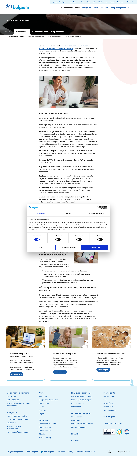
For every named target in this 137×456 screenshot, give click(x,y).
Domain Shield (45, 430)
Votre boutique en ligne (73, 37)
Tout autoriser (95, 247)
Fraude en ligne (77, 403)
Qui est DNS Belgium (59, 2)
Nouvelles (72, 2)
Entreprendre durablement (82, 424)
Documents (108, 407)
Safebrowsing (45, 437)
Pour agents (91, 2)
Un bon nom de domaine (17, 419)
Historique (75, 420)
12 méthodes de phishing (81, 396)
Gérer (96, 8)
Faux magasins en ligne (81, 400)
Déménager (44, 403)
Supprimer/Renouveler (48, 400)
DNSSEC (42, 434)
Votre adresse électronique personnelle (48, 32)
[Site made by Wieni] (111, 451)
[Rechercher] (129, 8)
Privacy (70, 452)
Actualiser (43, 396)
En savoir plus (16, 374)
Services (106, 400)
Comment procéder (16, 37)
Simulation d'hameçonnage (18, 432)
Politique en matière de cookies (111, 353)
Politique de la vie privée (64, 353)
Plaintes (42, 410)
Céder (41, 407)
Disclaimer (61, 452)
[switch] (58, 239)
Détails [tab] (68, 213)
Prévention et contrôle (48, 424)
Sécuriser (104, 8)
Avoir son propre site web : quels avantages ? (21, 355)
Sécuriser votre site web (36, 37)
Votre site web (21, 32)
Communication (110, 410)
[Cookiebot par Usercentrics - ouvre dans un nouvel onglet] (100, 207)
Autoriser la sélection (68, 247)
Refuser (41, 247)
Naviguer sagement (118, 8)
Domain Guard (45, 427)
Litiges (41, 413)
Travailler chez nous (116, 2)
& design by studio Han (123, 452)
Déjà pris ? (11, 423)
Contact (81, 2)
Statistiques (102, 2)
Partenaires (76, 407)
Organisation (76, 417)
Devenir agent (109, 396)
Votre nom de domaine (70, 8)
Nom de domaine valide (17, 416)
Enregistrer (86, 8)
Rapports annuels (78, 427)
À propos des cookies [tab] (96, 213)
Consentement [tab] (40, 213)
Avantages (6, 32)
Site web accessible (54, 37)
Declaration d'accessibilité (85, 452)
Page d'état (108, 403)
